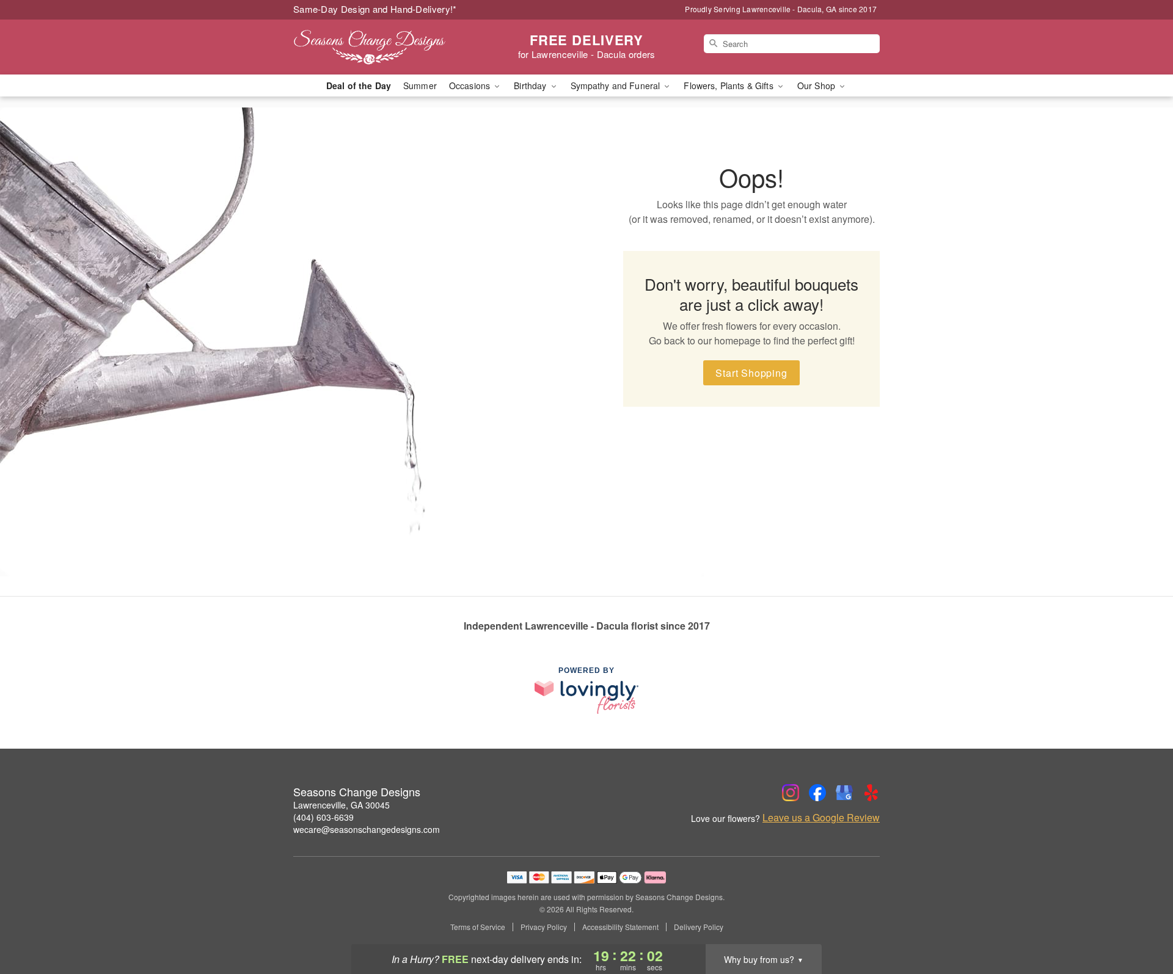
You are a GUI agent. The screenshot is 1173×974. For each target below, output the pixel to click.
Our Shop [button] (817, 85)
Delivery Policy (698, 927)
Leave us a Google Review (821, 817)
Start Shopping (751, 373)
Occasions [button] (470, 85)
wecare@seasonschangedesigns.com (366, 829)
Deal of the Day (358, 85)
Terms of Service (477, 927)
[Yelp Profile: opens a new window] (871, 792)
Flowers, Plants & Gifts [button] (729, 85)
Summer (420, 85)
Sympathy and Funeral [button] (617, 85)
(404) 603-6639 (323, 817)
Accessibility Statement (620, 927)
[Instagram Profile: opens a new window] (790, 792)
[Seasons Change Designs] (381, 47)
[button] (1141, 922)
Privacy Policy (544, 927)
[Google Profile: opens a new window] (844, 792)
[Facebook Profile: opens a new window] (817, 792)
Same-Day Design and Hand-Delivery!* (375, 8)
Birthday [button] (531, 85)
